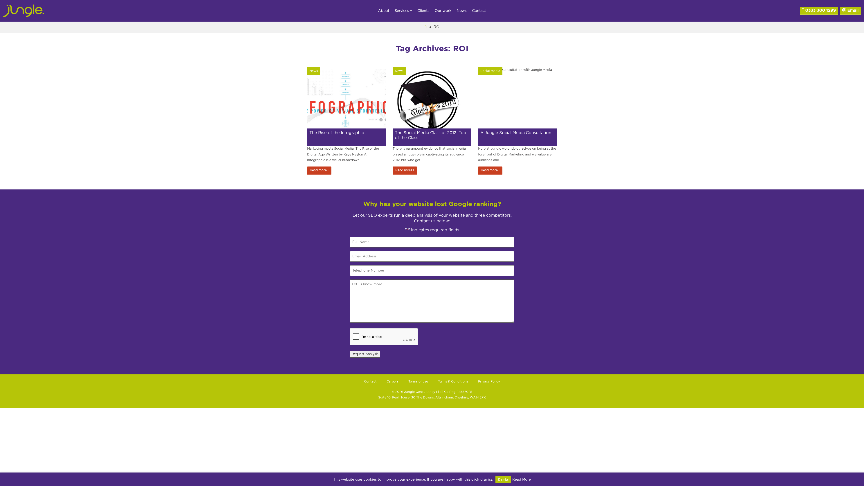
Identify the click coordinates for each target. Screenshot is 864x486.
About (383, 11)
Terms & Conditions (453, 381)
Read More (521, 479)
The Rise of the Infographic (336, 133)
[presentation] (384, 337)
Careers (392, 381)
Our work (443, 11)
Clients (423, 11)
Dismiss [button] (503, 479)
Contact (479, 11)
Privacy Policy (489, 381)
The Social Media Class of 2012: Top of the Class (430, 135)
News (462, 11)
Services (402, 11)
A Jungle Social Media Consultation (515, 133)
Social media (490, 71)
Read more (319, 170)
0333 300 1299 (820, 11)
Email (852, 11)
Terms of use (418, 381)
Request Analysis (365, 354)
